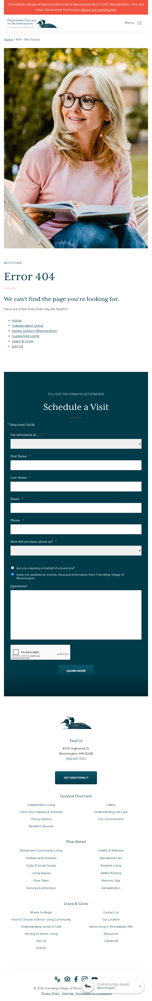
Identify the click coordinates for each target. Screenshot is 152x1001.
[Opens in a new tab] (76, 979)
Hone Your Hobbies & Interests (41, 812)
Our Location (111, 919)
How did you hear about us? (33, 542)
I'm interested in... (26, 435)
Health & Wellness (111, 850)
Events (41, 948)
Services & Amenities (41, 888)
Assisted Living (111, 865)
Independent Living (27, 326)
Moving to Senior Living (41, 934)
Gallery (111, 805)
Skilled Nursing (111, 873)
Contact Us (111, 912)
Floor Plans (41, 880)
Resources (111, 934)
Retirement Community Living (41, 850)
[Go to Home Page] (32, 25)
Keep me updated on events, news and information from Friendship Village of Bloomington (70, 576)
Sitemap (68, 993)
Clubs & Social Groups (41, 865)
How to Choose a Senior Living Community (41, 919)
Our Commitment (111, 819)
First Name (20, 456)
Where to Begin (41, 912)
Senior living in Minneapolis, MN (111, 926)
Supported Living (25, 336)
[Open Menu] (139, 23)
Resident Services (41, 826)
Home (8, 39)
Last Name (20, 478)
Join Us (17, 346)
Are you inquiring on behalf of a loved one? (45, 568)
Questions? (19, 586)
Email (16, 499)
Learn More (76, 671)
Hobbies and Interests (41, 858)
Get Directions (75, 775)
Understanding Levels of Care (41, 926)
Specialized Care (111, 858)
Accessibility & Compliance (94, 993)
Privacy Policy (50, 993)
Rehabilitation (110, 888)
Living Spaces (41, 873)
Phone (17, 520)
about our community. (99, 10)
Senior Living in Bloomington (34, 331)
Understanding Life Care (111, 812)
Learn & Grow (22, 341)
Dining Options (41, 819)
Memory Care (110, 880)
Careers (111, 940)
